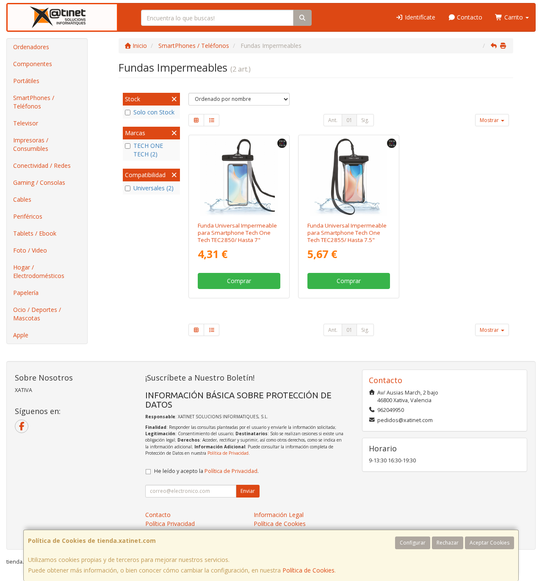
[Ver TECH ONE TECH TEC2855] (348, 177)
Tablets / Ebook (34, 233)
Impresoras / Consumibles (30, 144)
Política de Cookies (308, 570)
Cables (22, 199)
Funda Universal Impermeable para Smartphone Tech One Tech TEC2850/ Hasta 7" (237, 233)
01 (349, 120)
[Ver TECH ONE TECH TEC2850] (239, 177)
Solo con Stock (153, 112)
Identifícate (419, 17)
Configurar (413, 542)
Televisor (25, 123)
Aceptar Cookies (489, 542)
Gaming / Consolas (39, 182)
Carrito (514, 17)
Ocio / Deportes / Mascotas (37, 314)
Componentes (32, 64)
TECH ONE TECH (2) (148, 150)
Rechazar (448, 542)
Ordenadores (31, 47)
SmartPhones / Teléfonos (33, 102)
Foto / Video (30, 250)
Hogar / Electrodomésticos (38, 271)
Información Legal (279, 515)
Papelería (26, 293)
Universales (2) (153, 188)
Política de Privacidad (228, 453)
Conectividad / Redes (42, 165)
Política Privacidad (170, 524)
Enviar (248, 491)
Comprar (239, 281)
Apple (20, 335)
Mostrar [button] (490, 120)
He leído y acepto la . (206, 471)
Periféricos (27, 216)
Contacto (468, 17)
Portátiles (26, 81)
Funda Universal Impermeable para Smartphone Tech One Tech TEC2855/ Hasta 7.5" (347, 233)
